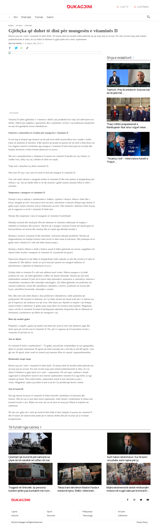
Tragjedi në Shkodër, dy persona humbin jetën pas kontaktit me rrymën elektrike (30, 489)
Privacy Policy (142, 522)
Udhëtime (122, 515)
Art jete (121, 511)
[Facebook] (9, 48)
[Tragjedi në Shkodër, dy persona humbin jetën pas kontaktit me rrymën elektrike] (30, 474)
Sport (49, 511)
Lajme (14, 511)
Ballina (11, 25)
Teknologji (87, 515)
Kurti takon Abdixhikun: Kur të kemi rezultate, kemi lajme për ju (127, 458)
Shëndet (28, 25)
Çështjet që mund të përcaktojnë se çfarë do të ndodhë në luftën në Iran (29, 458)
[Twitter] (15, 48)
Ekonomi (51, 515)
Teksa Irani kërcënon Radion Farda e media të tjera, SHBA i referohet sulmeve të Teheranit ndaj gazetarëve (79, 489)
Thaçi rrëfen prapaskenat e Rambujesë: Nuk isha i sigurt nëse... (127, 125)
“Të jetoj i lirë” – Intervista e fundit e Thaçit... (127, 160)
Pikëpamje (87, 511)
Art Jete (19, 25)
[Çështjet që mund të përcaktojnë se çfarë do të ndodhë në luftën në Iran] (30, 443)
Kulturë (14, 515)
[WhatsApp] (21, 48)
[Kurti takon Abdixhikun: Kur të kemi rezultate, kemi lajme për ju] (129, 443)
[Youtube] (148, 500)
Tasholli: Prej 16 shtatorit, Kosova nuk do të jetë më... (128, 91)
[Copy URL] (26, 48)
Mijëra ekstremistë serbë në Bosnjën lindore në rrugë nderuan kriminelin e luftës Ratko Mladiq (127, 489)
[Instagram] (134, 500)
